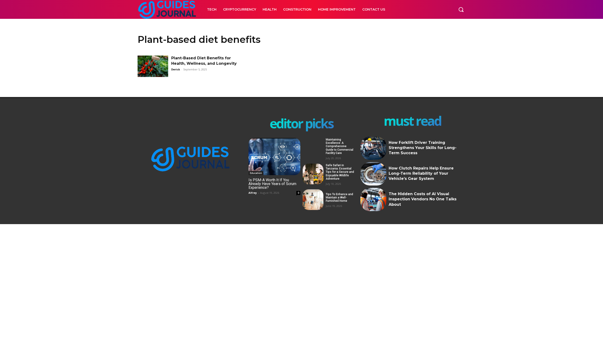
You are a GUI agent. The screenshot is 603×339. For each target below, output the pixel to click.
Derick (175, 69)
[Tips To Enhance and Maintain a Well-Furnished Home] (313, 199)
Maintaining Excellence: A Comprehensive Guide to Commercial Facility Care (339, 146)
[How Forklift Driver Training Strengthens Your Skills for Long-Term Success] (373, 148)
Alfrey (253, 192)
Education (256, 173)
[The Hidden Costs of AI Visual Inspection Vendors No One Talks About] (373, 199)
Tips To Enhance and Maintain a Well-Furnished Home (339, 198)
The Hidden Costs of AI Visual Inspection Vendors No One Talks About (422, 199)
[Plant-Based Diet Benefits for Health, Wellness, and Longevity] (153, 66)
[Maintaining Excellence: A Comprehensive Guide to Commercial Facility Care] (313, 148)
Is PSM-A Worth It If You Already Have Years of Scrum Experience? (272, 184)
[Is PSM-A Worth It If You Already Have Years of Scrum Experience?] (274, 156)
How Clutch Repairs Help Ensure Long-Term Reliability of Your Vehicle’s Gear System (421, 173)
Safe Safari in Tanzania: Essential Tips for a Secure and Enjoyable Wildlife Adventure (340, 172)
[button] (460, 9)
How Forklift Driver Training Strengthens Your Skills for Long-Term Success (422, 147)
